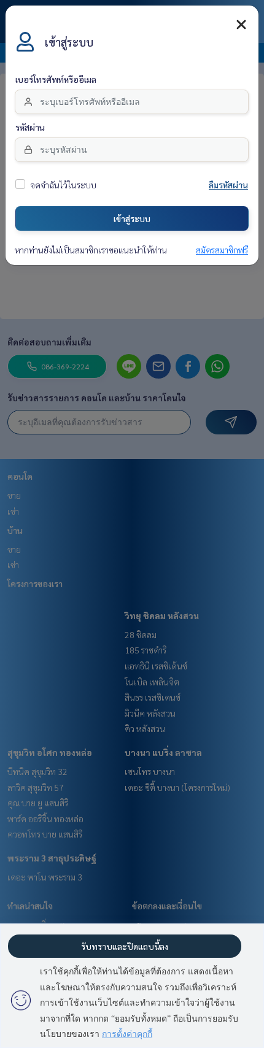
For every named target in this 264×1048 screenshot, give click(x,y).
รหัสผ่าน (30, 128)
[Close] (241, 24)
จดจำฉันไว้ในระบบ (63, 185)
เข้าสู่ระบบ (132, 218)
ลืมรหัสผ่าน (228, 185)
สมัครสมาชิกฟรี (222, 250)
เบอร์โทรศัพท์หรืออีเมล (55, 80)
